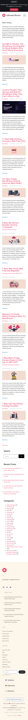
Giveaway (9, 517)
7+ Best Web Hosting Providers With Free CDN (13, 140)
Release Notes (10, 528)
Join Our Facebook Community (14, 699)
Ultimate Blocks (13, 15)
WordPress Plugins (11, 554)
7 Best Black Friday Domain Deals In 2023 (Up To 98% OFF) (12, 360)
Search (21, 672)
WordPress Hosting (12, 229)
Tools (8, 539)
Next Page (4, 445)
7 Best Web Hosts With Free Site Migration (12, 270)
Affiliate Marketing (11, 505)
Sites (8, 535)
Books (8, 510)
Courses (9, 514)
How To (8, 521)
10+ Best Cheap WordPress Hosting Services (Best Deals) (12, 181)
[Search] (21, 456)
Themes (9, 537)
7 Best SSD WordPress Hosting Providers (12, 405)
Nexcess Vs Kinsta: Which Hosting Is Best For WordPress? (14, 316)
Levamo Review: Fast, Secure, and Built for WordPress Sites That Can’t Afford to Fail (12, 93)
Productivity (10, 526)
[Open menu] (25, 15)
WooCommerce (10, 543)
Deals (3, 364)
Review (8, 530)
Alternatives (9, 506)
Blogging (9, 508)
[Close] (26, 6)
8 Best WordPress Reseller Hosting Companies (10, 225)
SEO (8, 532)
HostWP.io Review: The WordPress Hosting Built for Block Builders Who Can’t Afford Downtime (13, 47)
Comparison (10, 512)
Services (9, 534)
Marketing (9, 523)
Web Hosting (5, 52)
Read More (5, 84)
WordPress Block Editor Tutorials (15, 273)
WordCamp (9, 545)
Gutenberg (9, 519)
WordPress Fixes (11, 550)
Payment (9, 525)
